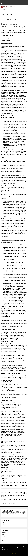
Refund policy (4, 536)
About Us (3, 540)
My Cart (3, 524)
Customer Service (5, 532)
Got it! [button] (14, 553)
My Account (4, 522)
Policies (3, 534)
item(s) (22, 10)
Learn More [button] (5, 549)
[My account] (1, 3)
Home (2, 14)
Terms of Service (5, 538)
